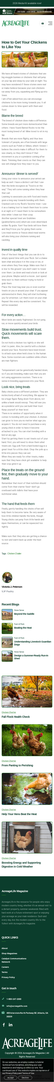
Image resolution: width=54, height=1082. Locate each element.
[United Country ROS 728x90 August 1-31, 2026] (27, 11)
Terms (4, 972)
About (5, 948)
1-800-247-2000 (14, 999)
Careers (5, 967)
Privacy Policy (8, 977)
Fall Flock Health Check (16, 716)
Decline (25, 1077)
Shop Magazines (9, 953)
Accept (10, 1077)
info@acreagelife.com (17, 1006)
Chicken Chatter (14, 553)
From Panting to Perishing (17, 765)
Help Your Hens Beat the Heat (19, 814)
